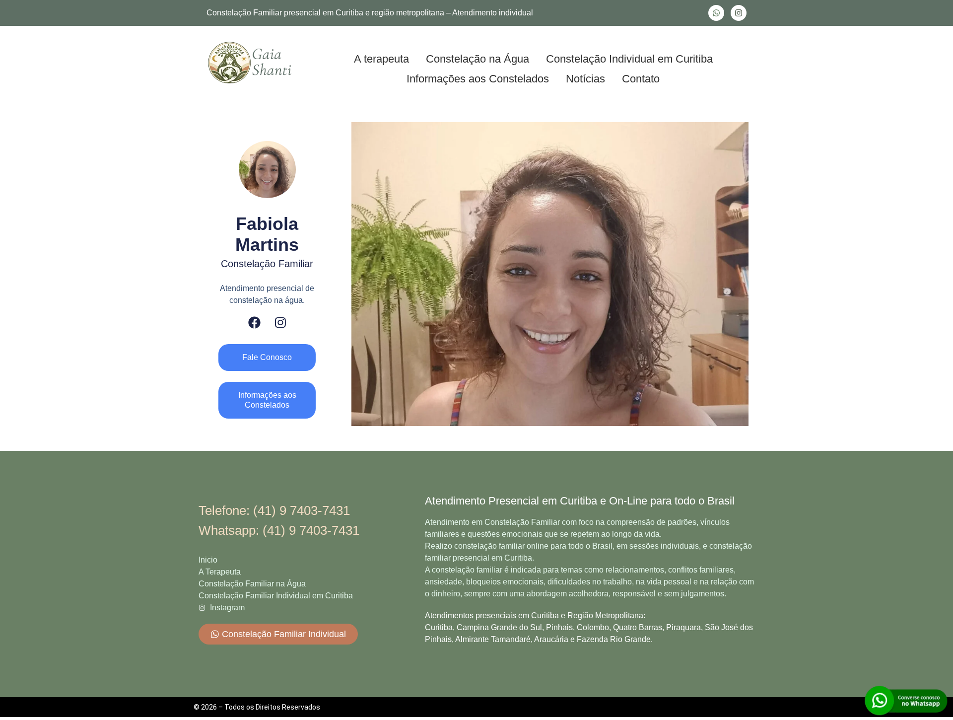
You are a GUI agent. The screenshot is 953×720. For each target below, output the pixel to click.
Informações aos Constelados (478, 78)
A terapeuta (381, 59)
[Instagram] (739, 13)
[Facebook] (254, 322)
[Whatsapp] (716, 13)
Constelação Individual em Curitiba (629, 59)
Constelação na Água (477, 59)
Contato (641, 78)
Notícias (585, 78)
